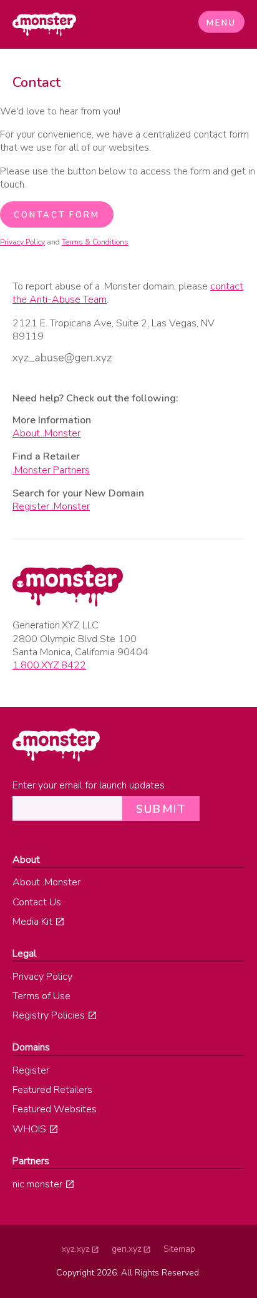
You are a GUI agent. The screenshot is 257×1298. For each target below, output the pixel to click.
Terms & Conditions (95, 242)
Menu (221, 23)
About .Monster (46, 433)
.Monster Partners (51, 470)
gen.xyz (127, 1249)
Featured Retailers (52, 1090)
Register (30, 1070)
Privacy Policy (22, 242)
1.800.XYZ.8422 (49, 665)
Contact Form (57, 215)
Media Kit (32, 921)
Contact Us (36, 902)
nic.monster (37, 1184)
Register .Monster (51, 506)
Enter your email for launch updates (88, 785)
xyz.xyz (76, 1249)
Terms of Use (41, 996)
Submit (161, 809)
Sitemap (179, 1249)
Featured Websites (54, 1109)
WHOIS (29, 1129)
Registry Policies (48, 1015)
